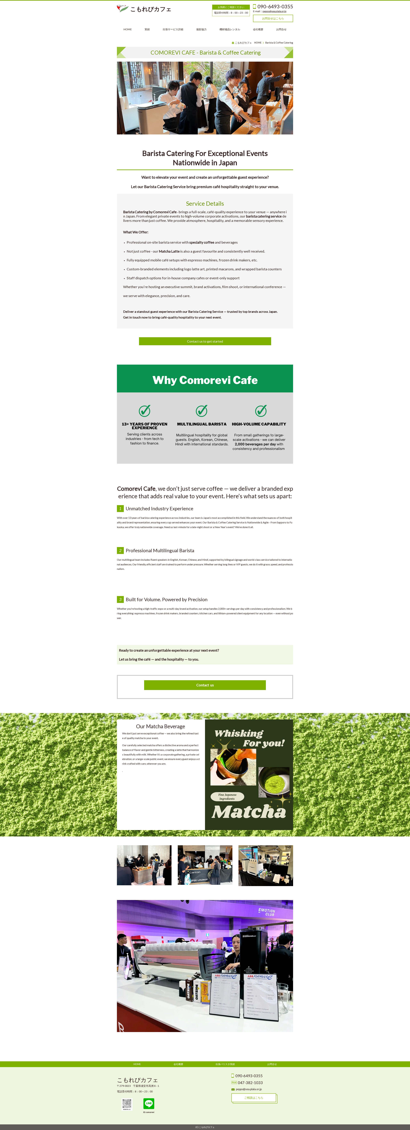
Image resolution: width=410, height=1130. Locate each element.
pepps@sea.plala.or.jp (274, 11)
